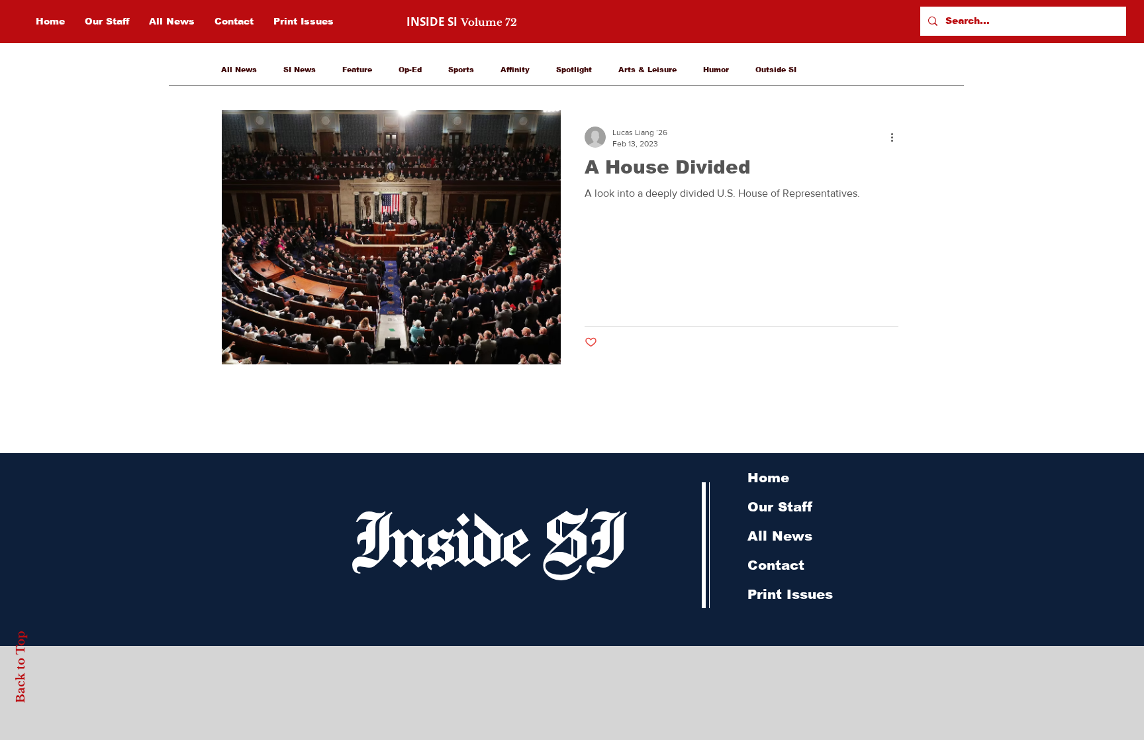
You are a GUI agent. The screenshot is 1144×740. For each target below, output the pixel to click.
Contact (775, 565)
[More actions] (896, 137)
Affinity (515, 70)
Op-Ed (410, 70)
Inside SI (486, 537)
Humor (716, 70)
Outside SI (775, 70)
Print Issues (790, 594)
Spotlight (574, 70)
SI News (299, 70)
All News (239, 70)
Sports (461, 70)
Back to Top (21, 666)
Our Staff (779, 507)
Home (768, 477)
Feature (357, 70)
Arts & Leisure (647, 70)
